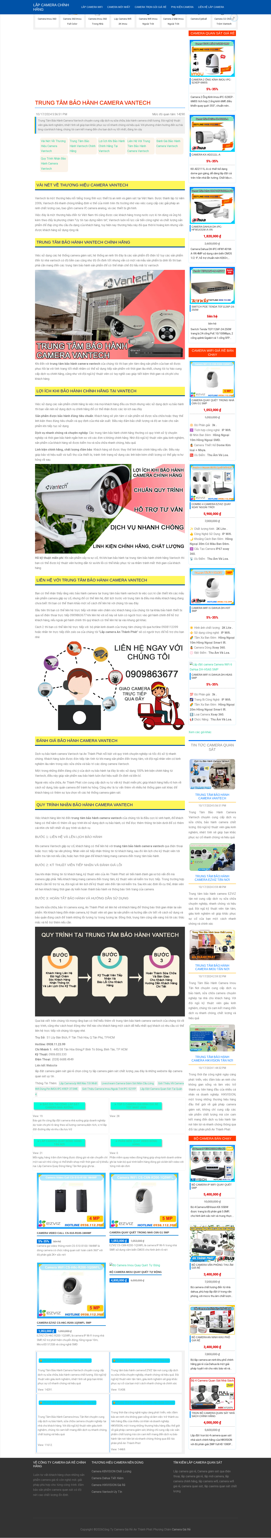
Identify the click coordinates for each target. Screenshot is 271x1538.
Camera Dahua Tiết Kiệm (108, 1478)
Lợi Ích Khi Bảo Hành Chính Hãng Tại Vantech (112, 146)
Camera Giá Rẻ (181, 1529)
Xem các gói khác (200, 732)
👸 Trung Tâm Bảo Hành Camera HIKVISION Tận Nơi (143, 1402)
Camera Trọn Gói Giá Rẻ (150, 7)
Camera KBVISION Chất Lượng (111, 1471)
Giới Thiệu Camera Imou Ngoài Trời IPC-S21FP (109, 1088)
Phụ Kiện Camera (182, 7)
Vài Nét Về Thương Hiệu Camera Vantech (53, 146)
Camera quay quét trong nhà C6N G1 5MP (139, 1232)
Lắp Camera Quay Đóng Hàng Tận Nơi (59, 1143)
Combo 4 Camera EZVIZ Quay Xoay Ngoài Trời (211, 506)
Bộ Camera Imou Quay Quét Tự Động (136, 1272)
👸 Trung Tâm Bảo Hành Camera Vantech (65, 1360)
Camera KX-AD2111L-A (206, 154)
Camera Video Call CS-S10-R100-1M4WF (64, 1233)
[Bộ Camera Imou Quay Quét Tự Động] (135, 1265)
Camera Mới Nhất (118, 7)
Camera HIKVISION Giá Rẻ (108, 1485)
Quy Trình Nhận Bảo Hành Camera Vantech (53, 163)
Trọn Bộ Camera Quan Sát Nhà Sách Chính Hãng (213, 1415)
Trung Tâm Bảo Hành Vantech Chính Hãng (82, 146)
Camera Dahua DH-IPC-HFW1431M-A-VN (207, 228)
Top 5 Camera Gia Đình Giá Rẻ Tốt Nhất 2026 (136, 1106)
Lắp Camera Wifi (92, 7)
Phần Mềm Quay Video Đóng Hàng (136, 1143)
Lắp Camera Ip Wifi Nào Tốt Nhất (78, 1083)
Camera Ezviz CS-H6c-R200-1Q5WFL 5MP (64, 1322)
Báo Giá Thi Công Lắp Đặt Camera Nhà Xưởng (59, 1106)
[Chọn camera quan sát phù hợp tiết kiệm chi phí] (234, 17)
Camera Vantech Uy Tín (107, 1492)
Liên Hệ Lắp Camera (211, 7)
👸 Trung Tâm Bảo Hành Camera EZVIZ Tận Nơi (141, 1360)
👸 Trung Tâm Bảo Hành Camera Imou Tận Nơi (67, 1402)
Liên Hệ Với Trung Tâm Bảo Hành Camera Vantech (138, 146)
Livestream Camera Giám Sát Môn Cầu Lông (128, 1083)
